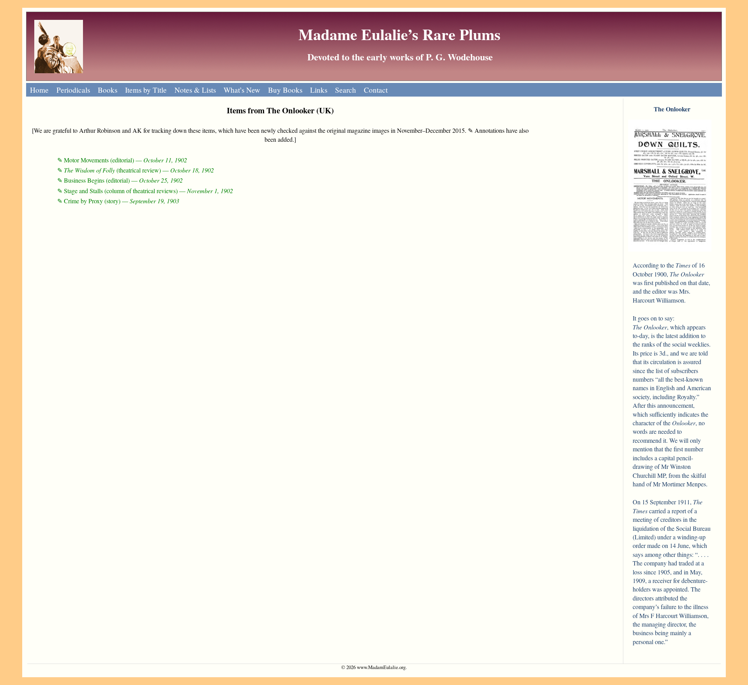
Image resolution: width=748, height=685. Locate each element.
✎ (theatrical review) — (135, 170)
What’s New (242, 90)
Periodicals (73, 90)
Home (39, 90)
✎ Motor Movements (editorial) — (122, 160)
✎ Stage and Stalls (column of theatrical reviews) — (145, 191)
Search (345, 90)
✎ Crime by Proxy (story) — (118, 201)
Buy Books (285, 90)
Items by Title (146, 90)
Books (107, 90)
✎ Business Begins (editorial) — (120, 180)
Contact (376, 90)
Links (318, 90)
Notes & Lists (195, 90)
